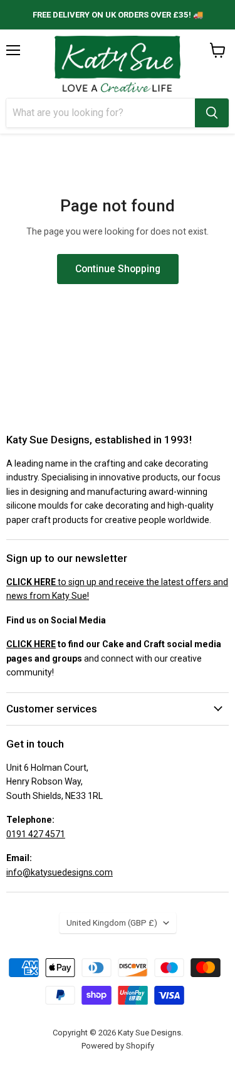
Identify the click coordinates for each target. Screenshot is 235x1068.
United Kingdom (111, 923)
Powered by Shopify (117, 1045)
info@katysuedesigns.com (59, 872)
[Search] (212, 112)
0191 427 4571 (35, 834)
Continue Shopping (117, 269)
